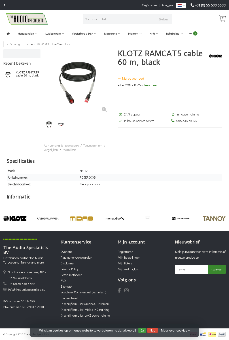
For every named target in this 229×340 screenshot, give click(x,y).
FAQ (63, 280)
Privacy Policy (69, 269)
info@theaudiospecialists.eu (26, 289)
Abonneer (217, 269)
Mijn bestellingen (129, 257)
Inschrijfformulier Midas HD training (85, 309)
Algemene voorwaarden (76, 257)
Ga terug (14, 44)
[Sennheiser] (180, 218)
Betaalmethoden (72, 275)
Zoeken (163, 19)
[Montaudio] (114, 218)
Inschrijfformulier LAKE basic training (85, 315)
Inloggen (167, 5)
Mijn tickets (125, 263)
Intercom (133, 33)
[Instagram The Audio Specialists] (127, 291)
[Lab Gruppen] (48, 218)
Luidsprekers (53, 33)
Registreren (149, 5)
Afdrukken (69, 150)
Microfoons (110, 33)
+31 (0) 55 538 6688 (210, 5)
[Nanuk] (147, 217)
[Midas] (81, 218)
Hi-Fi (152, 33)
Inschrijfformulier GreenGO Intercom (85, 304)
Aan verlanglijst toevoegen (61, 145)
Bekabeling (172, 33)
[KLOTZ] (214, 56)
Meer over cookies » (175, 330)
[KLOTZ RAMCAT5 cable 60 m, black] (8, 75)
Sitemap (66, 286)
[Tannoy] (214, 218)
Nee (152, 330)
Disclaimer (67, 263)
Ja (142, 330)
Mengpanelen (26, 33)
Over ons (66, 251)
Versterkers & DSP (82, 33)
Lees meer (150, 85)
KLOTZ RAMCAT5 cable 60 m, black (27, 74)
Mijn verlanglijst (128, 269)
